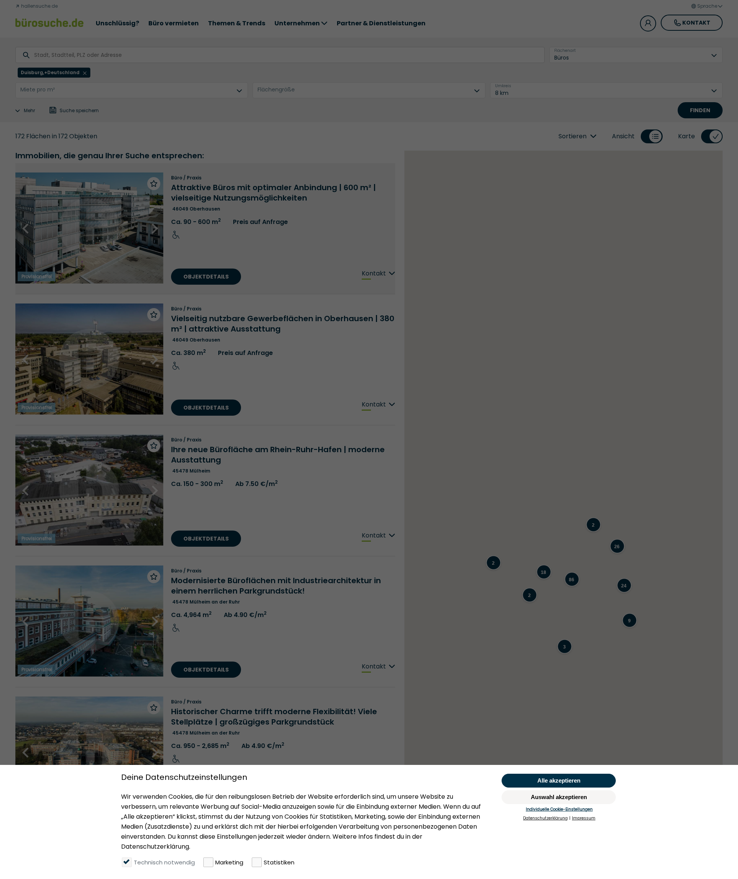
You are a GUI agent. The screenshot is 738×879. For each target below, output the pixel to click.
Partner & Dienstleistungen (381, 23)
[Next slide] (154, 228)
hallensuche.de (39, 6)
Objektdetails (206, 276)
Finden (700, 110)
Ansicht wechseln (652, 142)
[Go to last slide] (26, 228)
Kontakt (696, 23)
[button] (617, 537)
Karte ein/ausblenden (712, 142)
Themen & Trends (236, 23)
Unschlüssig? (117, 23)
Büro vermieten (173, 23)
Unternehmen (297, 23)
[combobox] (35, 55)
